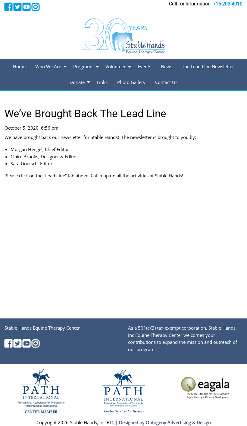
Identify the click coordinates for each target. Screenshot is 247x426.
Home (19, 66)
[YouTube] (26, 7)
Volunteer (115, 66)
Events (144, 66)
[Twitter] (17, 7)
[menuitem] (19, 67)
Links (102, 82)
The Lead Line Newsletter (208, 66)
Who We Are (48, 66)
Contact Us (166, 82)
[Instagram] (35, 7)
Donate (77, 82)
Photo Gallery (131, 82)
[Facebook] (8, 7)
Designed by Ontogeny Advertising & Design (165, 422)
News (166, 66)
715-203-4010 (227, 4)
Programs (83, 66)
